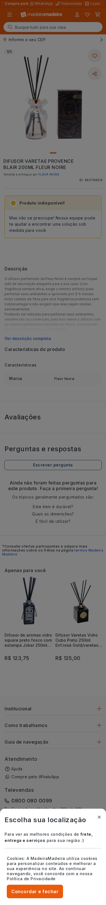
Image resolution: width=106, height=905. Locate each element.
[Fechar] (99, 817)
